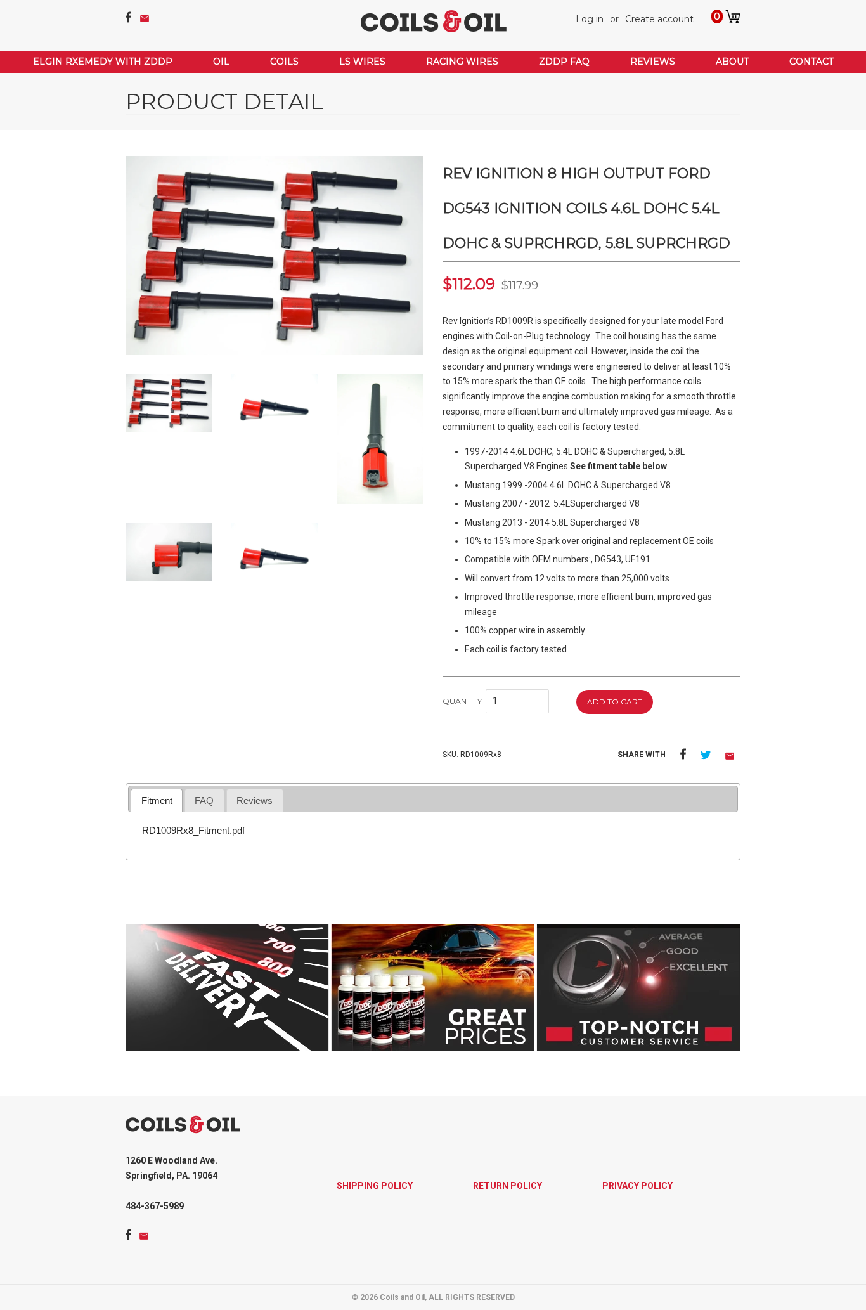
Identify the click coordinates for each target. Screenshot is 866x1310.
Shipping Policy (375, 1186)
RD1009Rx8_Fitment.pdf (193, 830)
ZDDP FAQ (564, 61)
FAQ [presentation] (204, 800)
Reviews (652, 61)
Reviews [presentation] (254, 800)
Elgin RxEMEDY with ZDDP (102, 61)
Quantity (463, 701)
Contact (811, 61)
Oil (221, 61)
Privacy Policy (637, 1186)
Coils (284, 61)
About (732, 61)
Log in (590, 19)
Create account (659, 19)
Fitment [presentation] (156, 800)
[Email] (144, 19)
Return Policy (507, 1186)
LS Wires (362, 61)
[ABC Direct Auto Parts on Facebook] (128, 19)
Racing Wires (462, 61)
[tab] (157, 800)
